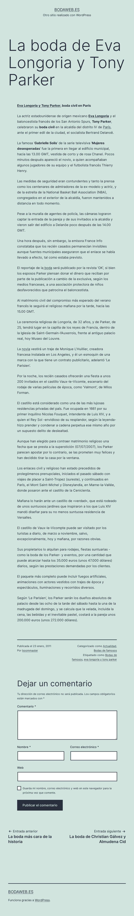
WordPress (42, 900)
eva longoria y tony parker (100, 659)
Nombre (24, 747)
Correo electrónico (84, 747)
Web (20, 767)
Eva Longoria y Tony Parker (38, 106)
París (106, 127)
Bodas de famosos (105, 650)
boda (47, 268)
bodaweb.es (67, 9)
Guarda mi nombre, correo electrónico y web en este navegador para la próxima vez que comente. (67, 790)
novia (26, 349)
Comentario (26, 706)
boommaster (30, 650)
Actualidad (109, 646)
